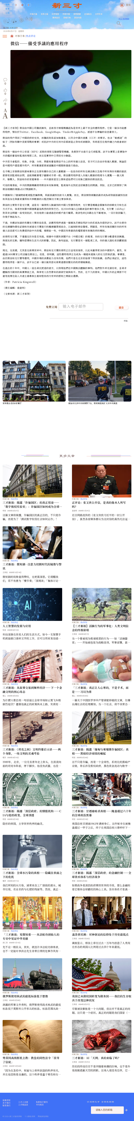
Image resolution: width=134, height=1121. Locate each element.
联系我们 (6, 1105)
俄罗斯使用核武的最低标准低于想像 (25, 996)
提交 (121, 308)
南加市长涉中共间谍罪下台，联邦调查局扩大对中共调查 (92, 403)
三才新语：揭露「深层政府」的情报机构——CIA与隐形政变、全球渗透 (32, 813)
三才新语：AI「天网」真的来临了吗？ (96, 1058)
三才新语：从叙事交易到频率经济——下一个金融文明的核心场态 (32, 690)
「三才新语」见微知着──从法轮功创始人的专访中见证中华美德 (31, 936)
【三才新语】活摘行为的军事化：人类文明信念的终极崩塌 (100, 628)
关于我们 (6, 1103)
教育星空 (56, 18)
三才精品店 (23, 1105)
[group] (21, 24)
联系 (7, 8)
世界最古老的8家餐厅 (12, 403)
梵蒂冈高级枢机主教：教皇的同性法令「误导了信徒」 (31, 1060)
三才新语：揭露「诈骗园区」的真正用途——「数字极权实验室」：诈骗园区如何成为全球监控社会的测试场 (31, 505)
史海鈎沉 (88, 14)
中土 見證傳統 (124, 19)
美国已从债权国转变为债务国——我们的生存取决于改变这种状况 (101, 998)
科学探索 (55, 14)
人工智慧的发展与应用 (17, 626)
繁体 (128, 5)
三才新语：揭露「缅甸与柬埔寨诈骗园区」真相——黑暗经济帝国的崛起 (100, 751)
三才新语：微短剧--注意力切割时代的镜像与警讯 (32, 566)
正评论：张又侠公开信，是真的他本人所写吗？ (99, 505)
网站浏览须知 (43, 1116)
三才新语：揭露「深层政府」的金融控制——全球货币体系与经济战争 (101, 875)
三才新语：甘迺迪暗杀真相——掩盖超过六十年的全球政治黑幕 (101, 813)
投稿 (7, 4)
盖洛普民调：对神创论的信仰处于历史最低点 (100, 934)
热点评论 (31, 36)
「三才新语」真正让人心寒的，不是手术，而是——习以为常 (100, 690)
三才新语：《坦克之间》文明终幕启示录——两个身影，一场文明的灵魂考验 (32, 751)
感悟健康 (77, 14)
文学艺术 (98, 14)
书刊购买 (40, 1105)
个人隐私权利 (29, 1116)
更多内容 (78, 18)
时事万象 (33, 14)
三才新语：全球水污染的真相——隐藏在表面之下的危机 (32, 875)
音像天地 (67, 18)
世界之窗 (44, 14)
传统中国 (66, 14)
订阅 (7, 13)
